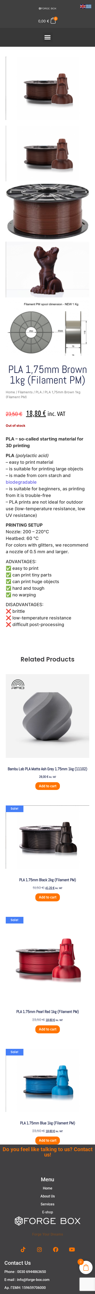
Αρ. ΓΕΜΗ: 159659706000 (25, 1288)
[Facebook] (55, 1249)
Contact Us (17, 1263)
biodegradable (21, 482)
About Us (47, 1196)
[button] (48, 37)
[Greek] (89, 6)
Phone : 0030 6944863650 (25, 1272)
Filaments (25, 392)
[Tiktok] (23, 1249)
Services (47, 1204)
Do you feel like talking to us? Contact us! (48, 1152)
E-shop (47, 1212)
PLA (39, 392)
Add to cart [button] (47, 786)
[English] (83, 6)
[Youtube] (72, 1249)
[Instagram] (39, 1249)
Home (10, 392)
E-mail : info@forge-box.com (26, 1280)
